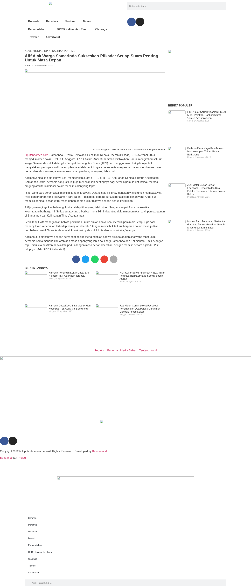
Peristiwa (52, 21)
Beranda (33, 21)
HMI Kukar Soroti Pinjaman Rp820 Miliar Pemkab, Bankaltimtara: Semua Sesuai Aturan (142, 275)
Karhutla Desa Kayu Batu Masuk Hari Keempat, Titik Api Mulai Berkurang (69, 307)
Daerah (87, 21)
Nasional (70, 21)
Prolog (22, 457)
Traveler (33, 37)
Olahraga (101, 29)
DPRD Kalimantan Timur (72, 29)
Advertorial (52, 37)
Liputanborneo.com (36, 155)
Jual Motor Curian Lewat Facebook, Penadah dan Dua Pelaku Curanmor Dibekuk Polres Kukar (140, 308)
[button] (76, 259)
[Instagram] (140, 22)
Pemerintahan (37, 29)
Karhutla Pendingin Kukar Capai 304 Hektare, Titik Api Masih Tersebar (69, 274)
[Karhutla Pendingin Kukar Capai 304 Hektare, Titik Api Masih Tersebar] (197, 75)
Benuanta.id (99, 451)
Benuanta (6, 457)
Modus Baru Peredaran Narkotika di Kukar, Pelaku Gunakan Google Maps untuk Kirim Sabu (206, 224)
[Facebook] (131, 22)
